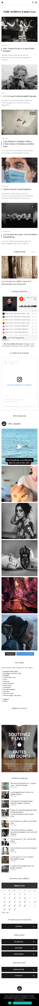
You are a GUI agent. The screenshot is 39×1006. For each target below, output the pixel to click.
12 (24, 898)
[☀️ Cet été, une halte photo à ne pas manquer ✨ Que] (20, 521)
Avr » (7, 912)
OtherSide (5, 186)
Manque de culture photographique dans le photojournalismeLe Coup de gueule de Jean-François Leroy (23, 813)
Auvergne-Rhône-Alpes (10, 671)
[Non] (37, 1000)
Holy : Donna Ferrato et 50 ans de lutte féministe (18, 49)
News (3, 93)
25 (19, 906)
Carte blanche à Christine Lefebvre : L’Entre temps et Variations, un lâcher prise (18, 144)
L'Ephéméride (6, 231)
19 (24, 902)
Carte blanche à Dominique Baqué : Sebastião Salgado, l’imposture (21, 802)
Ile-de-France (7, 685)
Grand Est (6, 681)
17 (14, 902)
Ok (10, 1003)
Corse (5, 679)
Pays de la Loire (8, 693)
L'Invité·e (5, 138)
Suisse (5, 701)
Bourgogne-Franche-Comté (12, 673)
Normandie (6, 687)
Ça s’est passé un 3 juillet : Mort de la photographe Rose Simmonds (16, 282)
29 (4, 909)
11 (19, 898)
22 (4, 906)
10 (14, 898)
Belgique (6, 699)
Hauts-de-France (8, 683)
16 (9, 902)
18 (19, 902)
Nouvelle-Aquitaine (9, 689)
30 (9, 909)
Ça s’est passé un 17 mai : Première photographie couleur (21, 858)
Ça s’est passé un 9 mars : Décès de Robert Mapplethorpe (20, 235)
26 (24, 906)
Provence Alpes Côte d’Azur (12, 695)
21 (35, 902)
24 (14, 906)
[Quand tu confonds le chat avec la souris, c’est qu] (20, 484)
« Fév (3, 912)
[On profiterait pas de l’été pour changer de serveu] (20, 447)
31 (14, 909)
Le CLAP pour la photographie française (19, 96)
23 (9, 906)
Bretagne (6, 675)
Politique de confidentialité (22, 1003)
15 (4, 902)
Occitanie (6, 691)
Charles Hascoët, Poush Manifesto (17, 189)
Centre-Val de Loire (9, 677)
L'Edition (5, 45)
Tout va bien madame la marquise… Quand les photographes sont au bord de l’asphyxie (23, 832)
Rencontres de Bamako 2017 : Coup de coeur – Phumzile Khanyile (23, 784)
